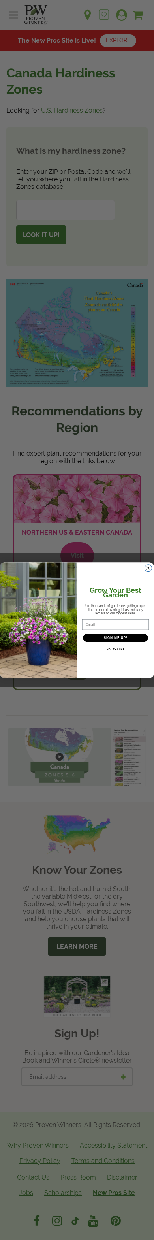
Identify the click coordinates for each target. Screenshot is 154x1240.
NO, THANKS (116, 649)
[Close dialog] (148, 568)
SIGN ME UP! (116, 638)
